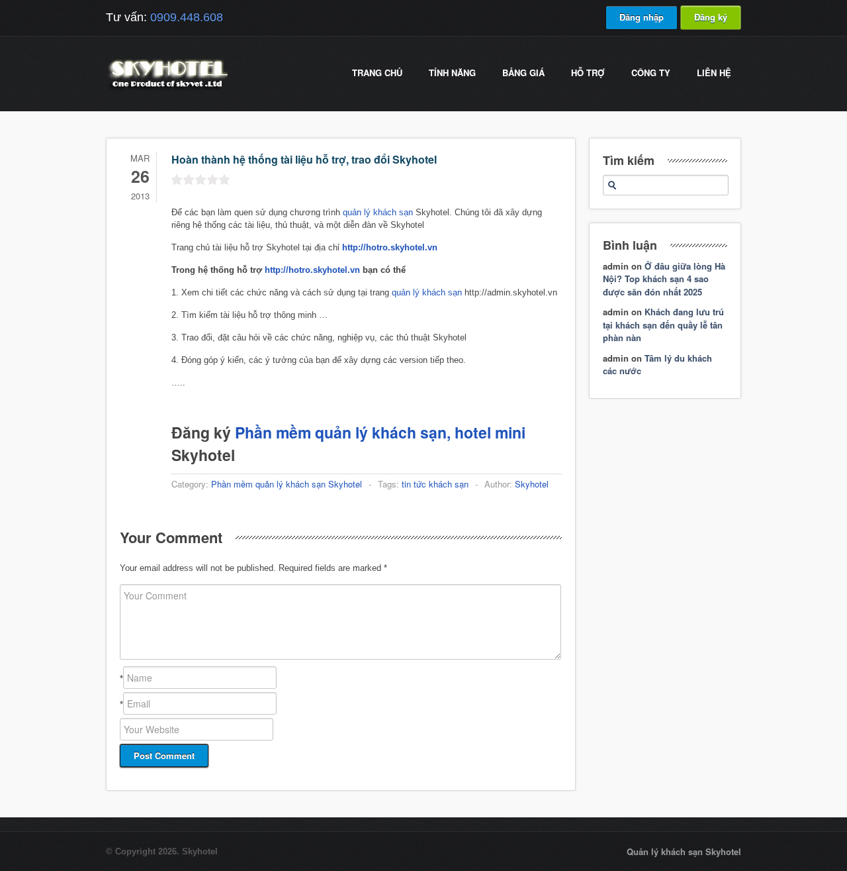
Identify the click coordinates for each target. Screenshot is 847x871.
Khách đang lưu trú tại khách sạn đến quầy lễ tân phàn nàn (663, 324)
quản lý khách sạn (378, 212)
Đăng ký (710, 17)
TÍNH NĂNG (452, 72)
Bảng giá (523, 72)
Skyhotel (532, 484)
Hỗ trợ (588, 72)
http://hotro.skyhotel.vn (312, 270)
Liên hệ (714, 72)
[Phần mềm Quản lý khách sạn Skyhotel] (167, 89)
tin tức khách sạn (435, 484)
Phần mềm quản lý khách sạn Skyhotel (286, 484)
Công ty (650, 72)
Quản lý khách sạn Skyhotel (684, 851)
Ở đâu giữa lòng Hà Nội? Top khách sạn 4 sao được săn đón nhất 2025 (664, 279)
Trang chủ (377, 72)
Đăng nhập (641, 17)
